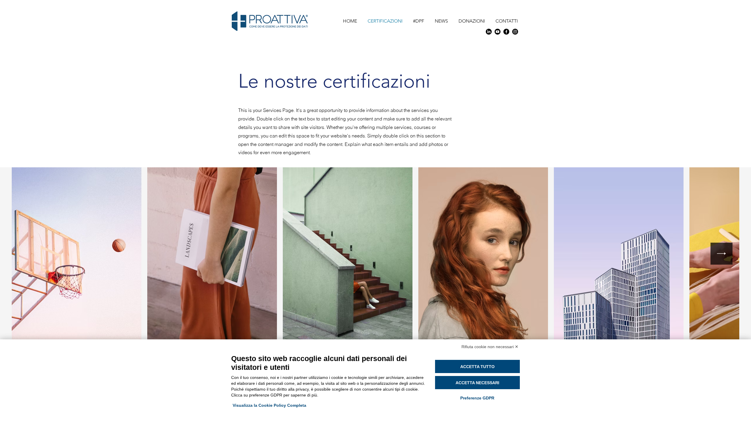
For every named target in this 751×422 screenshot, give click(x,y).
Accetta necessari (477, 382)
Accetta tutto (477, 366)
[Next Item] (722, 254)
